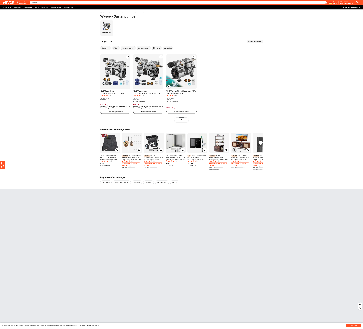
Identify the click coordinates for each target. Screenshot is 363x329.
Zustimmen (354, 325)
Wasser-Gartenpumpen (139, 12)
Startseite (102, 12)
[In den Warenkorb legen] (117, 150)
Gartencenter (116, 12)
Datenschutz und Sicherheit (92, 325)
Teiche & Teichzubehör (126, 12)
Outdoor (109, 12)
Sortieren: (251, 41)
